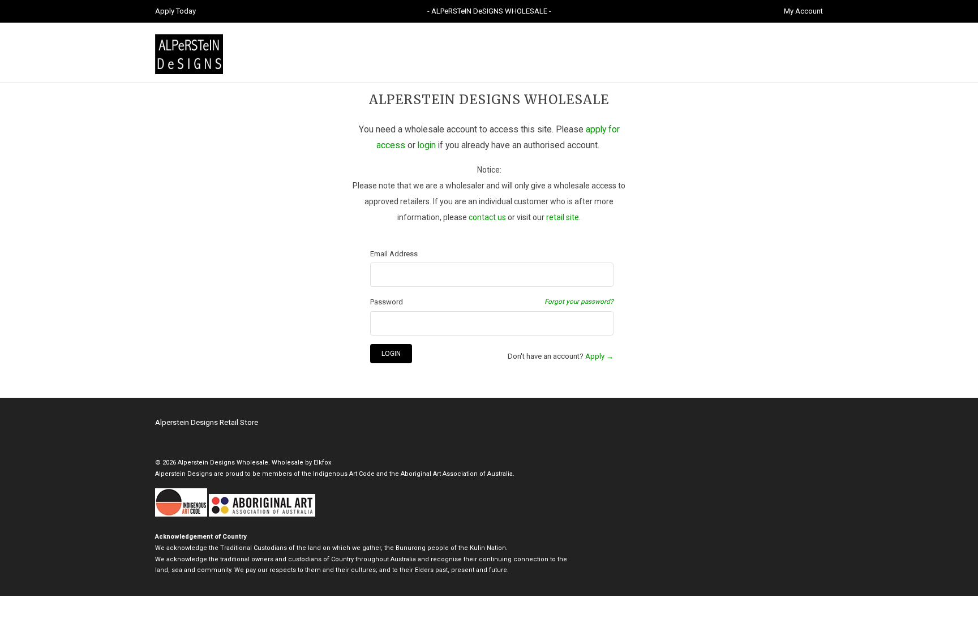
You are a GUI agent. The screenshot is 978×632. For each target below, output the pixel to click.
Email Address (394, 254)
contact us (487, 217)
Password (386, 302)
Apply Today (175, 11)
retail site (562, 217)
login (427, 145)
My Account (803, 11)
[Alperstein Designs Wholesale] (234, 52)
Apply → (599, 356)
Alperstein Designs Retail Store (206, 422)
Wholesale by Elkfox (301, 462)
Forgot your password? (579, 302)
